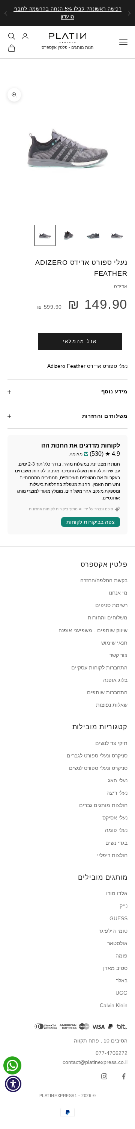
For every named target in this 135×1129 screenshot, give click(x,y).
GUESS (119, 918)
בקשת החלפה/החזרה (104, 580)
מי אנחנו (118, 593)
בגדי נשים (116, 843)
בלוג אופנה (115, 680)
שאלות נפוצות (112, 705)
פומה (122, 956)
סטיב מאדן (115, 968)
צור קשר (119, 655)
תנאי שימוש (114, 643)
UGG (122, 993)
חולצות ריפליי (112, 855)
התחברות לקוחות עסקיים (99, 668)
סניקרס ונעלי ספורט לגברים (97, 756)
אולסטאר (117, 943)
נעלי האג (118, 780)
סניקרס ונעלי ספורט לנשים (98, 768)
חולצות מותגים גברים (103, 805)
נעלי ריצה (117, 793)
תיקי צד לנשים (111, 743)
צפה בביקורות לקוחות (90, 522)
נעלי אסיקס (115, 818)
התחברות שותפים (107, 692)
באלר (122, 980)
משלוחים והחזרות (108, 618)
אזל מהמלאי (80, 341)
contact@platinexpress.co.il (95, 1062)
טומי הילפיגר (113, 931)
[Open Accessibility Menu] (13, 1084)
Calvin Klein (114, 1005)
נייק (124, 906)
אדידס (121, 286)
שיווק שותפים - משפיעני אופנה (93, 630)
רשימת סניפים (111, 605)
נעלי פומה (116, 830)
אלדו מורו (117, 893)
